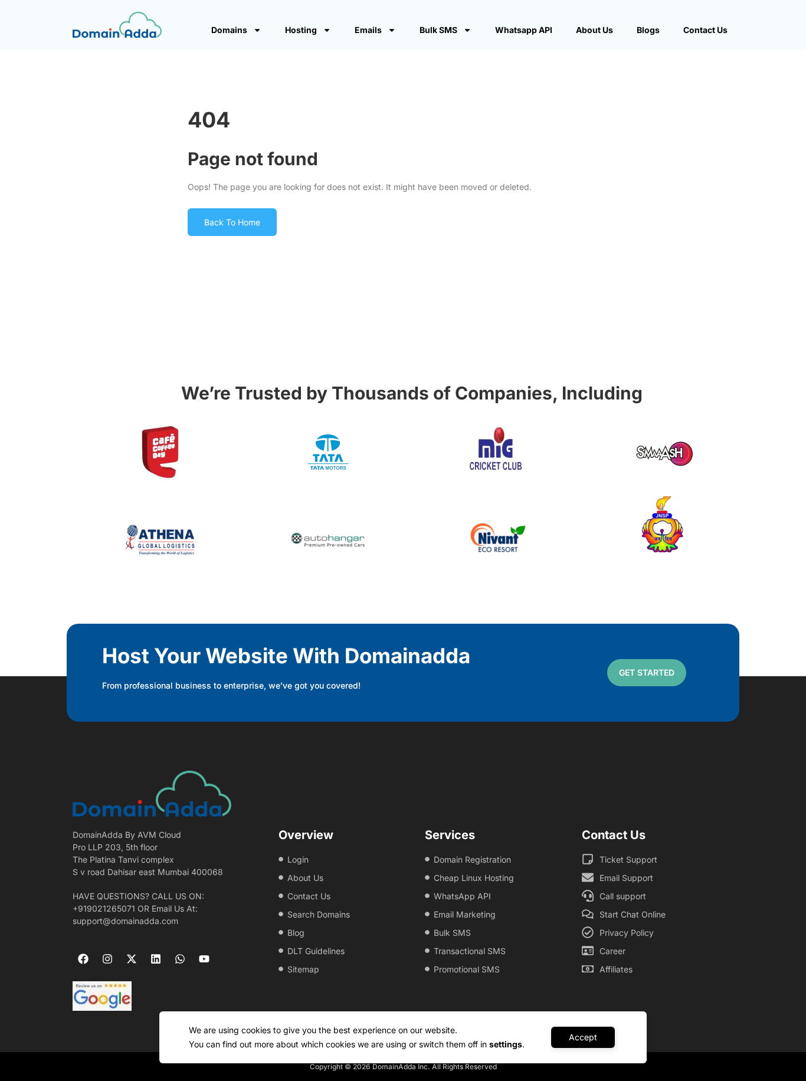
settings (505, 1044)
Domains (229, 30)
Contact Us (705, 30)
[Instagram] (107, 958)
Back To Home (232, 222)
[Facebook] (83, 958)
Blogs (648, 30)
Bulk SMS (438, 30)
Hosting (301, 30)
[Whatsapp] (180, 958)
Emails (368, 30)
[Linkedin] (155, 958)
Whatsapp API (523, 30)
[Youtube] (204, 958)
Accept (583, 1037)
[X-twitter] (131, 958)
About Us (594, 30)
